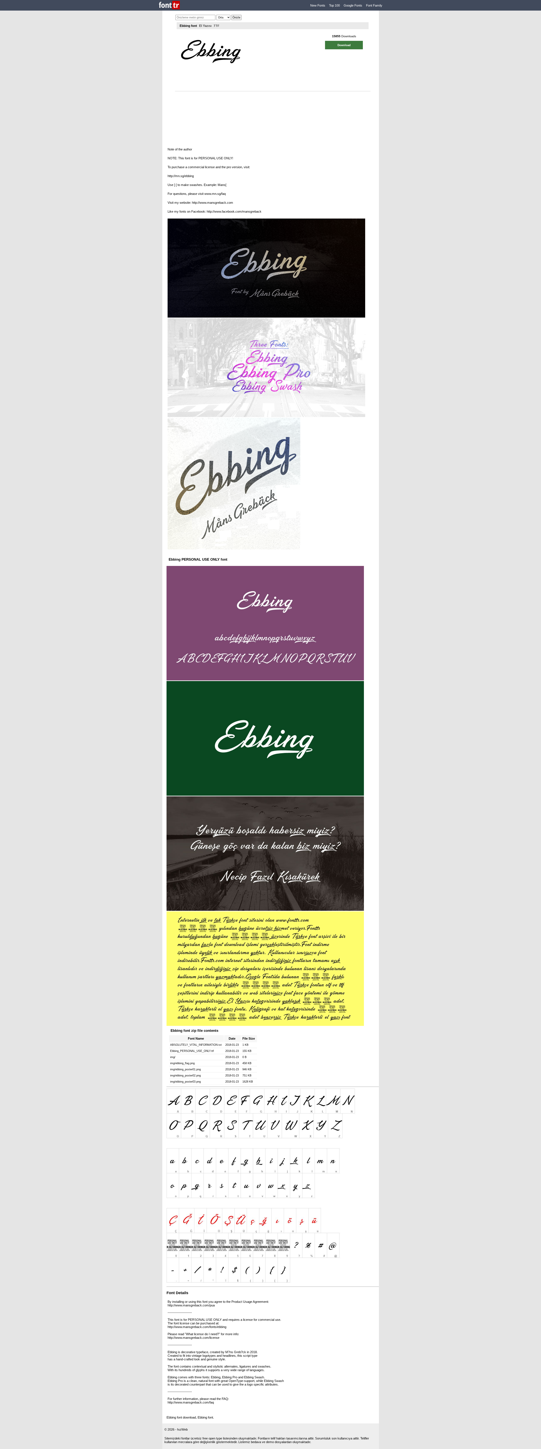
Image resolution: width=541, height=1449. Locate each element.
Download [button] (344, 45)
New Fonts (317, 5)
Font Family (374, 5)
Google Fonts (353, 5)
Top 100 (334, 5)
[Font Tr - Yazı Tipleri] (169, 5)
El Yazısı (205, 26)
